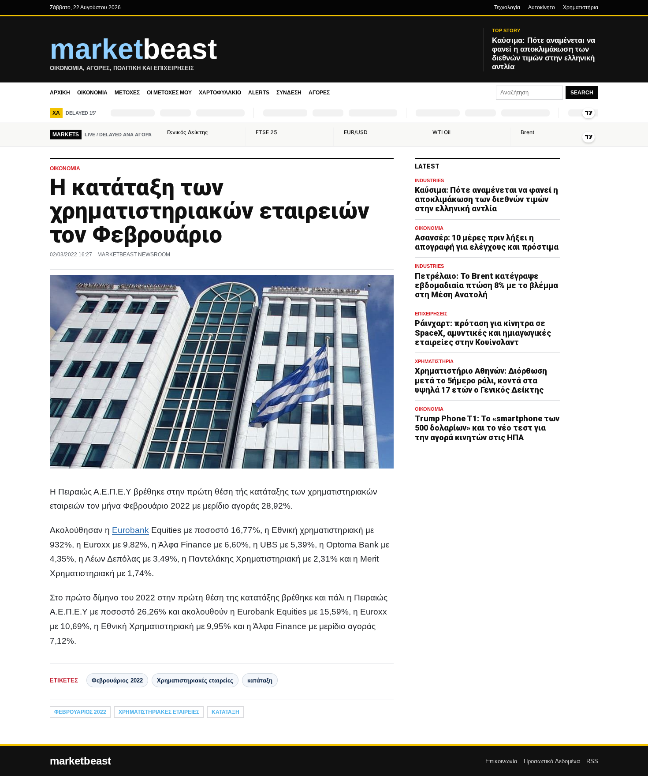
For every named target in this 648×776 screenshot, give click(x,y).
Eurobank (130, 530)
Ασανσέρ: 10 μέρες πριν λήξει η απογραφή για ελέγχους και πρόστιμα (487, 242)
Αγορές (319, 92)
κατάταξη (259, 680)
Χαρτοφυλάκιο (220, 92)
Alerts (258, 92)
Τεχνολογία (507, 7)
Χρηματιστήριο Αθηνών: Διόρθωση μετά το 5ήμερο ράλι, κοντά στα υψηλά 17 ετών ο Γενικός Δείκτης (481, 380)
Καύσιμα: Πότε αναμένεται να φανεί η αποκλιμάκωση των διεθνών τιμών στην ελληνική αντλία (486, 199)
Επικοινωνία (501, 761)
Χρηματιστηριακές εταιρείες (195, 680)
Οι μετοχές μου (169, 92)
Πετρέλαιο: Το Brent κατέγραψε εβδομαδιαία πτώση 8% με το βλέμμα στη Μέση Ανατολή (486, 285)
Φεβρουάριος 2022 (117, 680)
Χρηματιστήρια (580, 7)
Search (581, 93)
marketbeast (80, 761)
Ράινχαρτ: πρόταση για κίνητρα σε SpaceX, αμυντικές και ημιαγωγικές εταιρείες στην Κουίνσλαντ (483, 332)
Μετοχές (127, 92)
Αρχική (60, 92)
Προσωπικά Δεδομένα (552, 761)
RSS (592, 761)
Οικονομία (92, 92)
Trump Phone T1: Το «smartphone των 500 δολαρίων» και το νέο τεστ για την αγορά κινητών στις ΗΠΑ (487, 428)
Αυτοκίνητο (541, 7)
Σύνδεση (289, 92)
